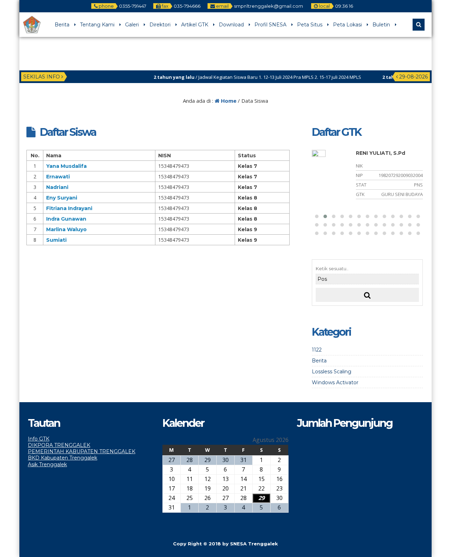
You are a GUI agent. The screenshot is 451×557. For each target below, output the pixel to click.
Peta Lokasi (347, 24)
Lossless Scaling (331, 371)
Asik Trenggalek (47, 464)
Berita (62, 24)
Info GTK (38, 439)
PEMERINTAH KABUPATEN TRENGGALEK (81, 451)
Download (231, 24)
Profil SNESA (270, 24)
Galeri (132, 24)
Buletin (381, 24)
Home (228, 100)
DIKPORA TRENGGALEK (59, 445)
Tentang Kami (97, 24)
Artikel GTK (194, 24)
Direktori (160, 24)
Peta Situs (309, 24)
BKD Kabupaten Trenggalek (62, 458)
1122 (317, 350)
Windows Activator (335, 382)
